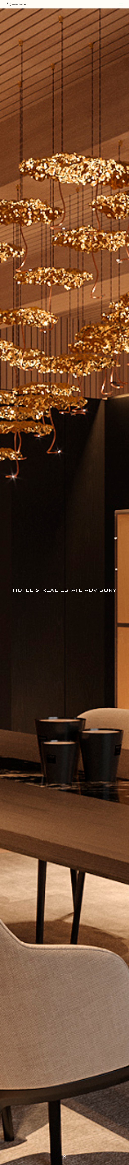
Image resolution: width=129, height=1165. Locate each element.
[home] (35, 4)
